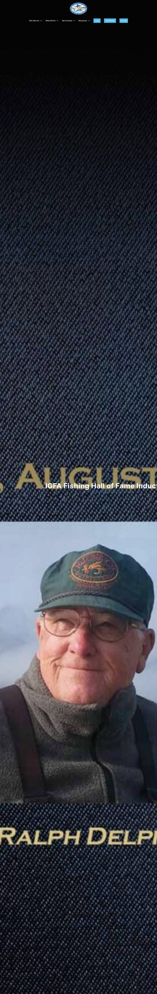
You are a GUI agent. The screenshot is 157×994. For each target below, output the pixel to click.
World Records (78, 486)
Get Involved (67, 21)
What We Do (51, 21)
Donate (124, 21)
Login (97, 21)
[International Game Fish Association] (78, 9)
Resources (82, 21)
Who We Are (34, 21)
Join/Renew (110, 21)
